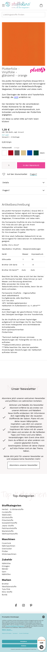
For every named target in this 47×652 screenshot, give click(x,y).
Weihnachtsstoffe (10, 534)
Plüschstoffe (7, 520)
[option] (4, 152)
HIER (16, 97)
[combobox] (23, 14)
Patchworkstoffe (9, 528)
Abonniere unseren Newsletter (24, 465)
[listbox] (23, 153)
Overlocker (7, 549)
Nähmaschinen (8, 546)
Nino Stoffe (7, 592)
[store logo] (18, 5)
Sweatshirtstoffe (9, 523)
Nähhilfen (6, 574)
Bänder (5, 569)
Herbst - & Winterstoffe (12, 509)
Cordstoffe (7, 512)
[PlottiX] (37, 72)
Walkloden (6, 515)
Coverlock (6, 543)
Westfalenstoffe (9, 586)
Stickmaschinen (9, 554)
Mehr (42, 153)
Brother (5, 584)
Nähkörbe (6, 563)
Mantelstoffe (8, 531)
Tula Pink (6, 589)
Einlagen (6, 566)
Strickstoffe (7, 517)
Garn (4, 572)
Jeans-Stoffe (8, 526)
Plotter (5, 551)
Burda (4, 595)
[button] (14, 174)
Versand (21, 132)
